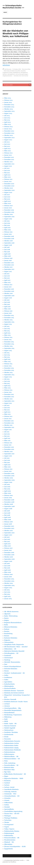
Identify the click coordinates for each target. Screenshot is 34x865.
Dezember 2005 (9, 579)
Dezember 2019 (9, 210)
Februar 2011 (8, 443)
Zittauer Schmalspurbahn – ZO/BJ (15, 846)
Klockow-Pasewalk (10, 699)
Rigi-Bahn (7, 772)
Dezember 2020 (9, 183)
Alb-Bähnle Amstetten (11, 611)
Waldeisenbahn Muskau (11, 831)
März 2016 (7, 309)
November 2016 (9, 291)
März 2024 (7, 98)
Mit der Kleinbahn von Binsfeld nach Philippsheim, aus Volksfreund (16, 33)
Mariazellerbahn (9, 712)
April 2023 (7, 122)
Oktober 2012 (8, 399)
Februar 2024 (8, 100)
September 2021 (9, 164)
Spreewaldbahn (9, 809)
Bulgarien (7, 640)
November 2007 (9, 528)
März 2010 (7, 467)
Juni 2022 (7, 144)
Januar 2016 (8, 313)
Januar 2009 (8, 497)
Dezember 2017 (9, 262)
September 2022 (9, 137)
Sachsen (6, 785)
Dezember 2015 (9, 315)
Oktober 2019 (8, 214)
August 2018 (8, 245)
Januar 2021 (8, 181)
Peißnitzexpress (9, 754)
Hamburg (7, 660)
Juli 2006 (7, 563)
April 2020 (7, 201)
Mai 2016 (7, 304)
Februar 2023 (8, 126)
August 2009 (8, 482)
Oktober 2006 (8, 557)
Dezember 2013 (9, 368)
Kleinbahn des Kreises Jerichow (14, 693)
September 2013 (9, 374)
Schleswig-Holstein (10, 791)
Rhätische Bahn (9, 767)
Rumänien (7, 780)
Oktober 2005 (8, 583)
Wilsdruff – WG (9, 842)
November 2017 (9, 265)
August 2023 (8, 113)
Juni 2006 (7, 565)
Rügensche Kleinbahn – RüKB (13, 778)
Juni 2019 (7, 223)
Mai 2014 (7, 357)
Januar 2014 (8, 366)
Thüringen (7, 816)
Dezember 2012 (9, 394)
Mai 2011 (7, 436)
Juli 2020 (7, 194)
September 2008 (9, 506)
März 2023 (7, 124)
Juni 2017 (7, 276)
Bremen (6, 635)
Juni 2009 (7, 486)
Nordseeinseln (8, 734)
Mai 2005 (7, 594)
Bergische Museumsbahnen (13, 622)
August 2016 (8, 298)
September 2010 (9, 453)
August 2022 (8, 140)
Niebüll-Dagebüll (9, 728)
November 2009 (9, 475)
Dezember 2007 (9, 526)
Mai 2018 (7, 251)
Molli (5, 719)
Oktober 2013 (8, 372)
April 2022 (7, 148)
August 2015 (8, 324)
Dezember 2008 (9, 500)
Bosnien (6, 631)
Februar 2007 (8, 548)
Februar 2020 (8, 205)
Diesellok (23, 70)
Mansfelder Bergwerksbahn (13, 710)
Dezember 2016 (9, 289)
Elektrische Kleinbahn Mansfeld (14, 651)
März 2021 (7, 177)
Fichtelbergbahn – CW (11, 653)
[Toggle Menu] (30, 855)
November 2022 (9, 133)
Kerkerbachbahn (9, 684)
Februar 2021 (8, 179)
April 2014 (7, 359)
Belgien (6, 620)
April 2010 (7, 464)
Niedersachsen (8, 730)
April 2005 (7, 596)
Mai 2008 (7, 515)
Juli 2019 (7, 221)
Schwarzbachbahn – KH (11, 796)
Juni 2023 (7, 118)
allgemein (7, 614)
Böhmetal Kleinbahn (10, 627)
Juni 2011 (7, 434)
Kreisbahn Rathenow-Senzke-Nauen (16, 701)
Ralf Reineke (8, 69)
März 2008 (7, 519)
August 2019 (8, 219)
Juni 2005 (7, 592)
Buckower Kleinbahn (10, 638)
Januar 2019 (8, 234)
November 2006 (9, 554)
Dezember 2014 (9, 342)
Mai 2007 (7, 541)
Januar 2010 (8, 471)
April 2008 (7, 517)
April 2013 (7, 385)
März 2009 (7, 493)
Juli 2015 (6, 326)
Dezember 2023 (9, 104)
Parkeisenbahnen (9, 752)
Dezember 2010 (9, 447)
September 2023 (9, 111)
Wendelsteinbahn (9, 840)
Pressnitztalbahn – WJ (11, 765)
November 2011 (9, 423)
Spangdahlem (11, 74)
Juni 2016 (7, 302)
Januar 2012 (8, 418)
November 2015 (9, 317)
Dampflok (17, 70)
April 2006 (7, 570)
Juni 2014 (7, 355)
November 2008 (9, 502)
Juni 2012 (7, 407)
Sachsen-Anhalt (9, 787)
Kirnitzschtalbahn (10, 688)
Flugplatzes (6, 72)
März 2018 (7, 256)
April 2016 (7, 306)
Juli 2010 (6, 458)
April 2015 (7, 333)
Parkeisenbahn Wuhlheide (12, 750)
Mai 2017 (7, 278)
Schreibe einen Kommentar (21, 75)
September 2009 (9, 480)
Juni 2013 (7, 381)
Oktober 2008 (8, 504)
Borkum (6, 629)
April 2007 (7, 544)
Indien (6, 675)
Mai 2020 (7, 199)
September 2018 (9, 243)
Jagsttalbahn (8, 682)
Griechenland (8, 657)
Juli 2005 (7, 590)
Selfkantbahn (8, 802)
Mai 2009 (7, 489)
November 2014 (9, 344)
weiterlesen (6, 65)
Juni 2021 (7, 170)
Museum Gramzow (10, 726)
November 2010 (9, 449)
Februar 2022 (8, 153)
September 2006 (9, 559)
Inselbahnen (8, 677)
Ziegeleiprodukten (7, 75)
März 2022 (7, 150)
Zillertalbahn (8, 844)
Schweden (7, 798)
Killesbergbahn (9, 686)
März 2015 (7, 335)
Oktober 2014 (8, 346)
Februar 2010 (8, 469)
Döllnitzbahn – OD (10, 649)
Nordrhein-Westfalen (11, 732)
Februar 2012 (8, 416)
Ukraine (6, 822)
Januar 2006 (8, 576)
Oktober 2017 (8, 267)
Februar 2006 (8, 574)
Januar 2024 (8, 102)
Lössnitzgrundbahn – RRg (12, 708)
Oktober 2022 (8, 135)
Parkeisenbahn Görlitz (11, 745)
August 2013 (8, 377)
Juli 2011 (6, 432)
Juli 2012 (6, 405)
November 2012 (9, 396)
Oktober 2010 (8, 451)
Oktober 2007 (8, 530)
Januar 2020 (8, 208)
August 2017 (8, 271)
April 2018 (7, 254)
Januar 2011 (7, 445)
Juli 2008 (7, 511)
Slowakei (7, 807)
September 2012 (9, 401)
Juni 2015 (7, 328)
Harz (5, 664)
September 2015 (9, 322)
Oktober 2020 (8, 188)
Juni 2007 (7, 539)
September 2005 (9, 585)
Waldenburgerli (9, 833)
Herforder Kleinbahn (10, 668)
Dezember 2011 (9, 421)
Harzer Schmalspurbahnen (12, 666)
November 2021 (9, 159)
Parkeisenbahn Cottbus (11, 743)
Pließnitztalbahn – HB (11, 756)
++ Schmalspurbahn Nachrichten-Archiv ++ (13, 6)
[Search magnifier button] (30, 85)
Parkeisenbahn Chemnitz (12, 741)
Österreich (7, 739)
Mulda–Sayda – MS (10, 723)
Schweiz (6, 800)
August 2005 (8, 587)
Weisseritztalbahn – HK (11, 837)
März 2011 (7, 440)
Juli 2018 (6, 247)
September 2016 (9, 295)
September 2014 (9, 348)
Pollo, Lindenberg (9, 763)
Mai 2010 (7, 462)
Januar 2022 (8, 155)
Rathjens (5, 74)
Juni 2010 (7, 460)
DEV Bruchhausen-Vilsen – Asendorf (15, 646)
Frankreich (7, 655)
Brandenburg (8, 633)
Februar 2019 (8, 232)
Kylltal (10, 72)
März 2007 (7, 546)
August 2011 (8, 429)
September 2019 (9, 216)
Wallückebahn (8, 835)
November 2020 (9, 186)
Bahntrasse (7, 70)
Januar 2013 (7, 392)
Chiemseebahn (9, 642)
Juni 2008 (7, 513)
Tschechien (7, 820)
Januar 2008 (8, 524)
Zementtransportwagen (22, 74)
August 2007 (8, 535)
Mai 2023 (7, 120)
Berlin (6, 625)
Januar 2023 (8, 129)
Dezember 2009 (9, 473)
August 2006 (8, 561)
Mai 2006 (7, 568)
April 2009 (7, 491)
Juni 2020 (7, 197)
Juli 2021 (6, 168)
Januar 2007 (8, 550)
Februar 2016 (8, 311)
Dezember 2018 (9, 236)
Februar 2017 (8, 284)
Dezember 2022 (9, 131)
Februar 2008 (8, 522)
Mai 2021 (7, 172)
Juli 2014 (6, 352)
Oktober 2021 (8, 161)
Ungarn (6, 827)
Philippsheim (24, 72)
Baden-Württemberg (10, 616)
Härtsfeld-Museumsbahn (12, 662)
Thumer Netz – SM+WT (11, 813)
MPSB (6, 721)
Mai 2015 (7, 331)
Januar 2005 (8, 598)
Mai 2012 (7, 410)
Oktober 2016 (8, 293)
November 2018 (9, 238)
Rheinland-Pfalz (26, 69)
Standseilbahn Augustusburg (13, 811)
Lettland (7, 704)
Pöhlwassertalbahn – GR (12, 758)
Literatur (7, 706)
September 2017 (9, 269)
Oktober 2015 (8, 320)
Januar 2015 (8, 339)
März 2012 (7, 414)
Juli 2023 (7, 115)
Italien (6, 679)
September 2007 (9, 533)
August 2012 (8, 403)
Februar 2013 (8, 390)
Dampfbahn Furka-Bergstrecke (14, 644)
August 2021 (8, 166)
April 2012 (7, 412)
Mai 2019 (7, 225)
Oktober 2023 (8, 109)
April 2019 (7, 227)
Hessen (6, 671)
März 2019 (7, 230)
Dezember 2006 (9, 552)
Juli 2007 (7, 537)
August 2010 (8, 456)
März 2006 (7, 572)
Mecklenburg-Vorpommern (13, 715)
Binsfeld (12, 70)
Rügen (6, 776)
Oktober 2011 (8, 425)
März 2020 (7, 203)
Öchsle (6, 736)
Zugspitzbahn (8, 848)
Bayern (6, 618)
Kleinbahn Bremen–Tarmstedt (14, 690)
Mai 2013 (7, 383)
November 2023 (9, 107)
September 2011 (9, 427)
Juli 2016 (7, 300)
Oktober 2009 (8, 478)
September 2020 (9, 190)
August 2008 (8, 508)
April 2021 (7, 175)
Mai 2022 (7, 146)
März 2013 (7, 388)
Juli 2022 (7, 142)
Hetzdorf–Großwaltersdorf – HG (14, 673)
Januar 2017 (7, 287)
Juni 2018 (7, 249)
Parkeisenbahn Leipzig (11, 747)
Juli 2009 (7, 484)
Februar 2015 (8, 337)
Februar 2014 (8, 363)
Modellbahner (16, 72)
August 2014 (8, 350)
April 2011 (7, 438)
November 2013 (9, 370)
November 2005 (9, 581)
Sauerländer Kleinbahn (11, 789)
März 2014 (7, 361)
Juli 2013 (6, 379)
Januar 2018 (8, 260)
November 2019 (9, 212)
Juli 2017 (6, 273)
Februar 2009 (8, 495)
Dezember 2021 (9, 157)
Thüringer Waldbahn (10, 818)
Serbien (6, 805)
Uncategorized (8, 824)
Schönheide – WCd (10, 794)
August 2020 (8, 192)
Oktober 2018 (8, 241)
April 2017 (7, 280)
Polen (6, 761)
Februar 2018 (8, 258)
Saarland (7, 783)
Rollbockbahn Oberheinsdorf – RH (15, 774)
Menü (5, 12)
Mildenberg (7, 717)
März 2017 (7, 282)
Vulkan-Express (9, 829)
